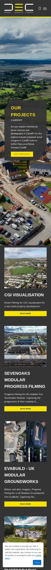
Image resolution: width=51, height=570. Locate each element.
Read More (25, 313)
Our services (22, 154)
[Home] (18, 8)
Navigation (45, 9)
